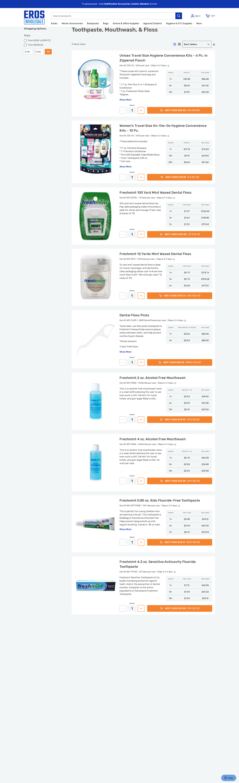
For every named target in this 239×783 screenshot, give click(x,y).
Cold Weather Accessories (117, 4)
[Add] (141, 110)
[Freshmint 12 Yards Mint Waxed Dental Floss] (96, 277)
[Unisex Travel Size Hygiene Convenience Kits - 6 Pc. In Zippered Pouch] (96, 78)
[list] (174, 44)
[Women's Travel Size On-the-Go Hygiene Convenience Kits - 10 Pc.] (96, 149)
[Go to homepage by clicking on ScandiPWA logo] (34, 17)
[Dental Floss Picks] (96, 339)
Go (48, 52)
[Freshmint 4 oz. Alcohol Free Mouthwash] (96, 462)
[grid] (179, 44)
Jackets (135, 4)
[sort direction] (214, 44)
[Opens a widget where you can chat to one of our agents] (228, 778)
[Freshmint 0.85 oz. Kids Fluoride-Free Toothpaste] (96, 524)
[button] (178, 15)
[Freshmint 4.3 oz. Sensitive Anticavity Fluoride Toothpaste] (96, 585)
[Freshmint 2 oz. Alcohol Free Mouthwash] (96, 401)
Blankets (144, 4)
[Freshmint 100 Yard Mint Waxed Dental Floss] (96, 216)
